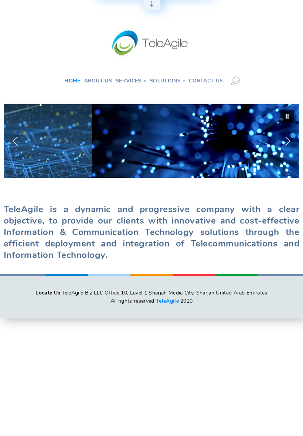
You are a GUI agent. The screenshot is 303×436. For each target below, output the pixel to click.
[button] (15, 141)
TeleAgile (167, 300)
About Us (98, 81)
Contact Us (206, 81)
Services (131, 81)
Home (72, 81)
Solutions (167, 81)
